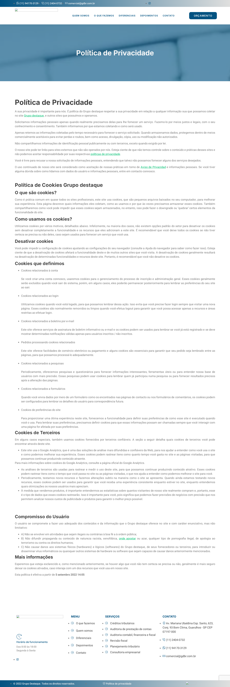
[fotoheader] (36, 11)
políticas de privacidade (105, 154)
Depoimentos (149, 15)
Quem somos (80, 15)
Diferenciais (127, 15)
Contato (169, 15)
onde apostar (127, 538)
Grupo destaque (34, 116)
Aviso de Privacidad (153, 167)
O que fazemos (104, 15)
